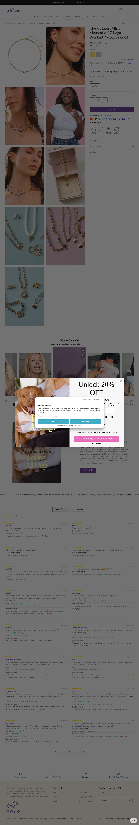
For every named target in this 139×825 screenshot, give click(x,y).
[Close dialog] (121, 381)
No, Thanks (96, 444)
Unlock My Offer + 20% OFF (97, 438)
